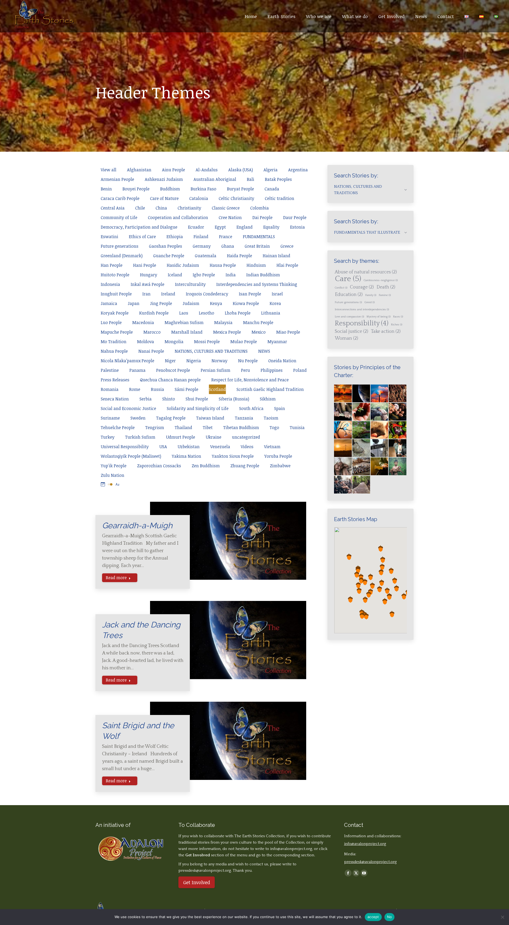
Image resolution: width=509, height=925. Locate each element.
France (225, 236)
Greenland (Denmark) (122, 256)
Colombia (259, 208)
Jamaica (109, 303)
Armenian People (117, 179)
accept (373, 917)
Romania (110, 389)
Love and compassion (349, 316)
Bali (250, 179)
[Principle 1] (361, 412)
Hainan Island (276, 256)
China (161, 208)
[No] (502, 917)
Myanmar (277, 341)
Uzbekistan (189, 447)
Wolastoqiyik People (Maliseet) (131, 456)
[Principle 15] (398, 466)
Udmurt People (180, 437)
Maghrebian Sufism (184, 322)
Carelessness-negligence (381, 280)
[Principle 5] (361, 430)
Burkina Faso (203, 189)
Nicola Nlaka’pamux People (127, 361)
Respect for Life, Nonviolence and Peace (250, 380)
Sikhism (268, 399)
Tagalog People (171, 418)
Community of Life (119, 217)
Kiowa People (246, 303)
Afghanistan (139, 170)
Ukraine (213, 437)
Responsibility (361, 323)
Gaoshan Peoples (165, 246)
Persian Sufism (215, 370)
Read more (116, 578)
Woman (346, 338)
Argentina (298, 170)
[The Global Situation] (380, 394)
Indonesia (110, 284)
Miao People (288, 332)
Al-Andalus (207, 170)
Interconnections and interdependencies (362, 309)
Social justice (351, 331)
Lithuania (270, 313)
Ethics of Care (142, 236)
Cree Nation (230, 217)
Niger (170, 361)
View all (108, 170)
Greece (286, 246)
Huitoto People (115, 275)
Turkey (108, 437)
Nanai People (151, 351)
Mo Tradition (113, 341)
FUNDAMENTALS (259, 236)
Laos (183, 313)
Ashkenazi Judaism (164, 179)
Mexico (259, 332)
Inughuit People (116, 294)
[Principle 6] (380, 430)
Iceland (175, 275)
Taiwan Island (210, 418)
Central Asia (113, 208)
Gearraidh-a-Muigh (137, 525)
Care (348, 279)
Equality (271, 227)
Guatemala (205, 256)
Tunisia (297, 427)
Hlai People (287, 265)
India (231, 275)
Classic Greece (226, 208)
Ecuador (196, 227)
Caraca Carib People (120, 198)
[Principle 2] (380, 412)
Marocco (152, 332)
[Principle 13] (361, 466)
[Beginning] (343, 394)
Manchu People (258, 322)
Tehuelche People (118, 427)
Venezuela (220, 447)
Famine (385, 295)
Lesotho (206, 313)
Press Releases (115, 380)
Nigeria (193, 361)
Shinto (168, 399)
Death (385, 287)
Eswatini (109, 236)
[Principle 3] (398, 412)
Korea (275, 303)
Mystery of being (378, 316)
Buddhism (170, 189)
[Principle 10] (380, 448)
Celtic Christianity (236, 198)
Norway (219, 361)
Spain (279, 408)
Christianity (189, 208)
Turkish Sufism (140, 437)
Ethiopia (174, 236)
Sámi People (186, 389)
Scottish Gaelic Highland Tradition (270, 389)
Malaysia (223, 322)
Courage (362, 287)
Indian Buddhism (263, 275)
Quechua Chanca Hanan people (170, 380)
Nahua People (114, 351)
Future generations (119, 246)
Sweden (138, 418)
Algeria (271, 170)
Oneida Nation (282, 361)
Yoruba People (278, 456)
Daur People (294, 217)
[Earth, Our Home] (361, 394)
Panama (137, 370)
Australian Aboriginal (215, 179)
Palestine (110, 370)
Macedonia (143, 322)
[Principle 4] (343, 430)
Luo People (111, 322)
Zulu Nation (112, 475)
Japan (133, 303)
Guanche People (168, 256)
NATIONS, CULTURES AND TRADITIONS (211, 351)
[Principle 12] (343, 466)
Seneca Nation (115, 399)
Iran (146, 294)
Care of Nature (164, 198)
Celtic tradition (279, 198)
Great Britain (257, 246)
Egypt (220, 227)
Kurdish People (154, 313)
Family (370, 295)
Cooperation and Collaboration (178, 217)
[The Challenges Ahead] (398, 394)
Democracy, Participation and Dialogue (139, 227)
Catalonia (198, 198)
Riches (396, 324)
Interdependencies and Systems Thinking (256, 284)
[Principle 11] (398, 448)
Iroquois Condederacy (207, 294)
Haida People (239, 256)
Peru (245, 370)
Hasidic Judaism (183, 265)
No (389, 917)
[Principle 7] (398, 430)
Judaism (191, 303)
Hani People (144, 265)
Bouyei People (136, 189)
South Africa (251, 408)
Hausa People (223, 265)
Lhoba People (238, 313)
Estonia (297, 227)
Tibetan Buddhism (241, 427)
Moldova (145, 341)
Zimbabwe (280, 466)
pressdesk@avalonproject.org (370, 861)
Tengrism (154, 427)
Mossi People (207, 341)
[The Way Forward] (361, 485)
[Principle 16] (343, 485)
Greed (370, 302)
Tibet (208, 427)
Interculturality (190, 284)
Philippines (272, 370)
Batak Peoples (278, 179)
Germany (202, 246)
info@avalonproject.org (291, 849)
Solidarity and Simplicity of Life (198, 408)
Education (349, 294)
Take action (386, 331)
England (244, 227)
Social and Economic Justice (128, 408)
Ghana (227, 246)
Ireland (168, 294)
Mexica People (227, 332)
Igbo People (204, 275)
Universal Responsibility (125, 447)
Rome (134, 389)
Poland (300, 370)
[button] (360, 577)
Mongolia (174, 341)
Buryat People (240, 189)
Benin (106, 189)
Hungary (148, 275)
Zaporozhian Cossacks (159, 466)
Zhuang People (244, 466)
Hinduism (256, 265)
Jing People (161, 303)
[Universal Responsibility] (343, 412)
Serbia (145, 399)
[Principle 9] (361, 448)
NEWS (264, 351)
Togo (274, 427)
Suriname (110, 418)
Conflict (341, 287)
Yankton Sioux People (233, 456)
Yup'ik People (113, 466)
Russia (157, 389)
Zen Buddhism (206, 466)
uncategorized (246, 437)
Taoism (271, 418)
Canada (272, 189)
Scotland (217, 389)
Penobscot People (173, 370)
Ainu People (173, 170)
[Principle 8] (343, 448)
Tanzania (244, 418)
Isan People (250, 294)
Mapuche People (117, 332)
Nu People (248, 361)
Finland (201, 236)
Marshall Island (187, 332)
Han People (111, 265)
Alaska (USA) (240, 170)
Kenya (216, 303)
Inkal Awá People (147, 284)
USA (163, 447)
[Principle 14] (380, 466)
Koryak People (115, 313)
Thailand (183, 427)
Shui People (197, 399)
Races (398, 316)
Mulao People (243, 341)
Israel (277, 294)
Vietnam (272, 447)
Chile (140, 208)
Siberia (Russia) (234, 399)
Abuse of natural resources (366, 272)
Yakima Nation (186, 456)
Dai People (262, 217)
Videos (247, 447)
